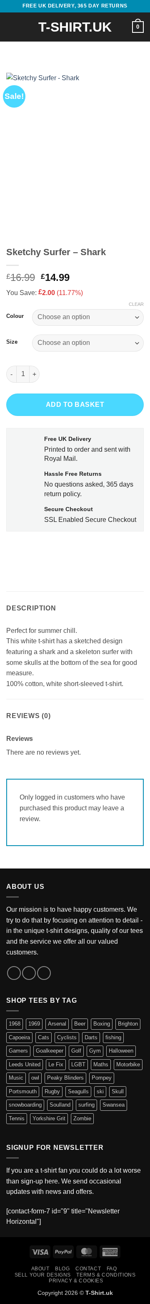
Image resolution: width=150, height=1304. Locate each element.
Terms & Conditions (105, 1275)
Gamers (18, 1051)
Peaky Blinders (65, 1078)
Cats (43, 1037)
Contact (88, 1269)
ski (100, 1091)
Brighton (128, 1024)
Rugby (52, 1091)
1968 (14, 1024)
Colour (15, 316)
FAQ (112, 1269)
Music (16, 1078)
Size (12, 342)
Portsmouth (23, 1091)
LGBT (78, 1064)
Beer (79, 1024)
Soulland (60, 1105)
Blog (62, 1269)
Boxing (101, 1024)
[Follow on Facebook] (14, 973)
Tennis (17, 1118)
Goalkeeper (49, 1051)
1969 (34, 1024)
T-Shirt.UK (75, 27)
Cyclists (67, 1037)
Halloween (121, 1051)
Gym (95, 1051)
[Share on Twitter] (44, 549)
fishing (113, 1037)
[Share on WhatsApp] (14, 549)
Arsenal (57, 1024)
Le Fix (55, 1064)
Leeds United (24, 1064)
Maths (100, 1064)
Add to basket (75, 404)
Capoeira (19, 1037)
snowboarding (25, 1105)
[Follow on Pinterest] (44, 973)
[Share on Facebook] (29, 549)
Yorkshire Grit (48, 1118)
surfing (86, 1105)
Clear (136, 304)
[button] (11, 27)
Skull (118, 1091)
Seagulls (78, 1091)
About (40, 1269)
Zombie (82, 1118)
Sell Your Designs (43, 1275)
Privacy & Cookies (76, 1281)
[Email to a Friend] (59, 549)
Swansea (113, 1105)
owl (35, 1078)
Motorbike (128, 1064)
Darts (91, 1037)
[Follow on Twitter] (29, 973)
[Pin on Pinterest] (74, 549)
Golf (76, 1051)
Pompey (102, 1078)
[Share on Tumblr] (89, 549)
